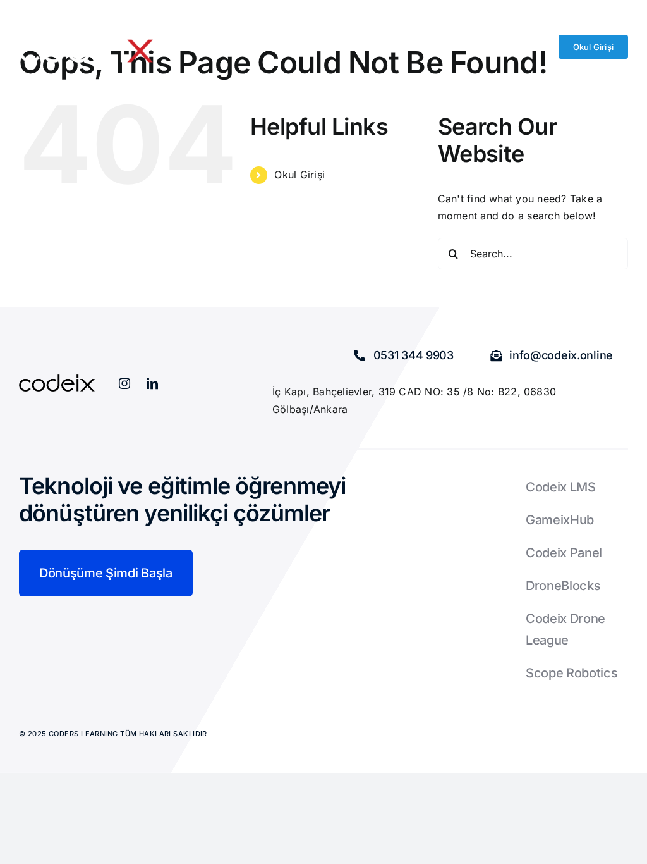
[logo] (86, 36)
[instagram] (124, 383)
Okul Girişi (299, 174)
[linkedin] (152, 383)
